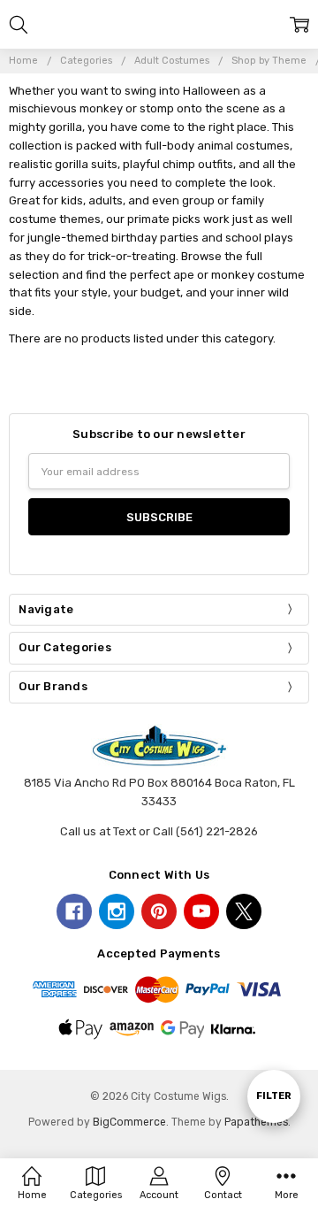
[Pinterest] (159, 911)
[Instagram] (116, 911)
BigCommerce (129, 1122)
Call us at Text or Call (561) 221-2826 (159, 831)
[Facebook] (74, 911)
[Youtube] (201, 911)
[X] (243, 911)
